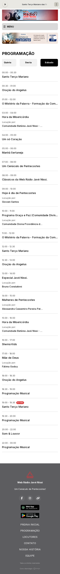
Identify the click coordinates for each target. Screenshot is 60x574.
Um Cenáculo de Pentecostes (21, 166)
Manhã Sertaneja (12, 152)
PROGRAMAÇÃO (30, 530)
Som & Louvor (11, 433)
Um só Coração (12, 139)
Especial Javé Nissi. (15, 277)
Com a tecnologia (26, 568)
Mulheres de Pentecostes (18, 299)
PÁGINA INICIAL (29, 524)
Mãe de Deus (10, 357)
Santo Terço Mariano (15, 76)
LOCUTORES (30, 536)
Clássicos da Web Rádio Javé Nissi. (24, 179)
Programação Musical (16, 393)
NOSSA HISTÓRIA (30, 549)
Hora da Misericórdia (15, 116)
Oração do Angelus (14, 90)
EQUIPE (30, 555)
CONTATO (30, 543)
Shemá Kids (9, 344)
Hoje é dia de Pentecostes (19, 193)
